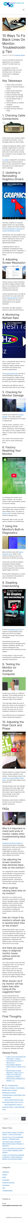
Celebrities (5, 1172)
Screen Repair (6, 1097)
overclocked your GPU (15, 629)
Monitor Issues (6, 1090)
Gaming (4, 1174)
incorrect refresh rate (11, 373)
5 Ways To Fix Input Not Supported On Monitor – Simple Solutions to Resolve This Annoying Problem (13, 1157)
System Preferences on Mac (11, 231)
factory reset (6, 513)
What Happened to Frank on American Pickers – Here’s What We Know (13, 1107)
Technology (5, 1185)
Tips (5, 1085)
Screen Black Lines (19, 1095)
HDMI (4, 1177)
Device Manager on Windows (14, 229)
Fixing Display (20, 1088)
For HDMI (5, 160)
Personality (5, 1180)
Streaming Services (8, 1182)
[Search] (23, 1119)
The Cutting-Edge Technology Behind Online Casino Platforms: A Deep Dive (13, 1143)
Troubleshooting (13, 1085)
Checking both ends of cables (11, 843)
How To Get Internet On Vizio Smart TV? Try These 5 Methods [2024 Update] (13, 1150)
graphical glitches (12, 298)
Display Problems (9, 1088)
